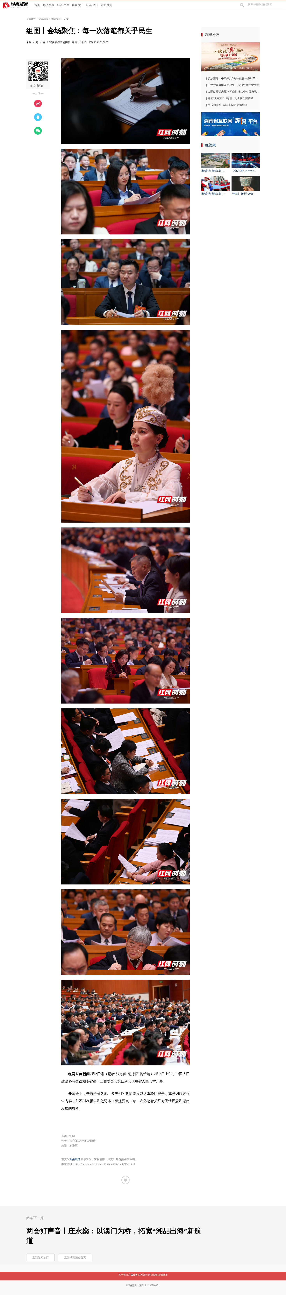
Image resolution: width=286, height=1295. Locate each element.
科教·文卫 (78, 5)
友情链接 (163, 1274)
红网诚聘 (143, 1274)
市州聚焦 (106, 5)
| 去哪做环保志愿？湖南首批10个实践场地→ (232, 91)
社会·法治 (92, 5)
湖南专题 (56, 19)
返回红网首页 (40, 1257)
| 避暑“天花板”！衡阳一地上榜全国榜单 (230, 98)
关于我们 (123, 1274)
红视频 (210, 145)
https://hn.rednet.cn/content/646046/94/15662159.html (105, 1164)
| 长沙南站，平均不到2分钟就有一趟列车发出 (233, 78)
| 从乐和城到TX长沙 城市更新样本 (226, 105)
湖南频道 (43, 19)
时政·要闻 (48, 5)
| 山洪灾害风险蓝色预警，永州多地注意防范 (232, 85)
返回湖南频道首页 (75, 1257)
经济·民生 (63, 5)
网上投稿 (153, 1274)
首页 (37, 5)
